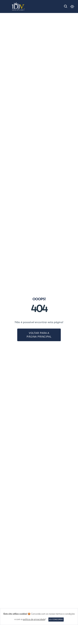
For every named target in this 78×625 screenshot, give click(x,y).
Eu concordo (56, 619)
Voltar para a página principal (39, 335)
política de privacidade (34, 619)
